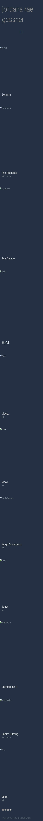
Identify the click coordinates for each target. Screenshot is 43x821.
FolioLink (17, 818)
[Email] (10, 809)
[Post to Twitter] (7, 809)
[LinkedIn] (3, 809)
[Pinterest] (5, 809)
